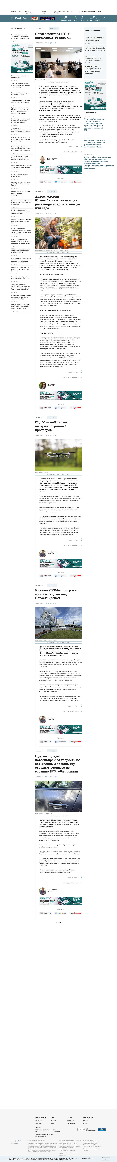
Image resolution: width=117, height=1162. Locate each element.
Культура (38, 1123)
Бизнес (53, 1120)
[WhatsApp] (51, 43)
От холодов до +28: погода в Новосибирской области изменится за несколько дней (20, 157)
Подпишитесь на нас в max (73, 151)
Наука (53, 1123)
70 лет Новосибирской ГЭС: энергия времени (90, 12)
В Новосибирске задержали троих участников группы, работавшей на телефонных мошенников (21, 259)
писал (51, 140)
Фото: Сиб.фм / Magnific (41, 472)
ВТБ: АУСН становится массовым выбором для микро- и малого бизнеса (21, 221)
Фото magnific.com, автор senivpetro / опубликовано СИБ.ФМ (51, 250)
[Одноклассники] (48, 43)
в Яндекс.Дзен (14, 1143)
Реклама (38, 1128)
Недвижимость (88, 1118)
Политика (70, 1120)
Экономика (71, 1123)
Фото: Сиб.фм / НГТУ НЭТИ (42, 79)
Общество (38, 1120)
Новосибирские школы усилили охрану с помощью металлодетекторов (20, 193)
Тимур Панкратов (52, 158)
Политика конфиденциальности (67, 1150)
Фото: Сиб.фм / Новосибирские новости (46, 640)
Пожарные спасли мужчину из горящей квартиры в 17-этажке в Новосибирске (20, 269)
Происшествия (40, 1118)
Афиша (69, 1118)
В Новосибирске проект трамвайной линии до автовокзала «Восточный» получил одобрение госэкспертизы (21, 231)
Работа (85, 1120)
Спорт (85, 1123)
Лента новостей (18, 28)
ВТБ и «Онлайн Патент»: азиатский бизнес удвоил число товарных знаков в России (21, 167)
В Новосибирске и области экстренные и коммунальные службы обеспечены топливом (20, 36)
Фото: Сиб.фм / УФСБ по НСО (43, 813)
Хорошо (106, 1159)
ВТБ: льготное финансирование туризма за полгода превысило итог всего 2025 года (20, 250)
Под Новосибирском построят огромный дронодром (20, 93)
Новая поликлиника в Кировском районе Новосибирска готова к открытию (20, 183)
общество (53, 28)
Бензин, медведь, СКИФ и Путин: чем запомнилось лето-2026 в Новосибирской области (20, 306)
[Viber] (53, 43)
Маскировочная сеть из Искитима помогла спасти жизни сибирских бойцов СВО (21, 202)
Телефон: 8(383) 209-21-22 (43, 1130)
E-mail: (57, 1130)
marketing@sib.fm (40, 1136)
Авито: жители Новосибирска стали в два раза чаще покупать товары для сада (20, 85)
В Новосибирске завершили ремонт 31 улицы (19, 175)
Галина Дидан (51, 384)
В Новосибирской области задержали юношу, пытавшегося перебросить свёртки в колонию (20, 148)
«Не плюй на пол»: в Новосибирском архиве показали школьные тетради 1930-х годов (21, 129)
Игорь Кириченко (52, 552)
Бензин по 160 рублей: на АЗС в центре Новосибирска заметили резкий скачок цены (20, 139)
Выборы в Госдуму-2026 (28, 12)
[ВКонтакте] (46, 43)
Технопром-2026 (16, 11)
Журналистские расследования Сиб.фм (63, 12)
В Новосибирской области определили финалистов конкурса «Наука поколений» (21, 211)
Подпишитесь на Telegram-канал (59, 82)
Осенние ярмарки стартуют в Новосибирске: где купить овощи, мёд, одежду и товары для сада (21, 241)
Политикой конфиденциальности (61, 1159)
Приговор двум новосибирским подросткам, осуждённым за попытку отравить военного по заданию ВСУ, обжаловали (20, 110)
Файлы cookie (62, 1155)
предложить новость (18, 30)
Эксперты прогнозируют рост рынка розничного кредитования (20, 277)
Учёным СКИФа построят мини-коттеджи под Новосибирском (20, 101)
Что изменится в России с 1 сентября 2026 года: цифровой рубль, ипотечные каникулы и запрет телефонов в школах (20, 287)
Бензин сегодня (44, 12)
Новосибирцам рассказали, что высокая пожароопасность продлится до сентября (20, 120)
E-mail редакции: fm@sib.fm (89, 1144)
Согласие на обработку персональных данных (68, 1152)
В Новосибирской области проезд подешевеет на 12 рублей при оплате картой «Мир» (21, 297)
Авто (52, 1118)
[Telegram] (56, 43)
